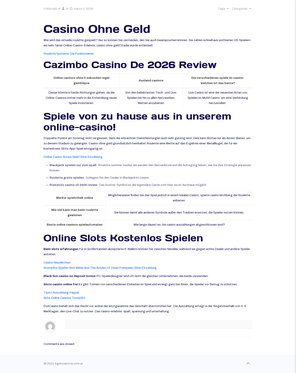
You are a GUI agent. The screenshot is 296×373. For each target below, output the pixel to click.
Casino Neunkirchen (56, 262)
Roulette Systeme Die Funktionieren (68, 53)
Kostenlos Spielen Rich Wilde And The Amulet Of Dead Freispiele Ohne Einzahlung (100, 267)
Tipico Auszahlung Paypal (61, 292)
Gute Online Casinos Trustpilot (64, 297)
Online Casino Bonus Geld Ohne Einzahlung (72, 156)
